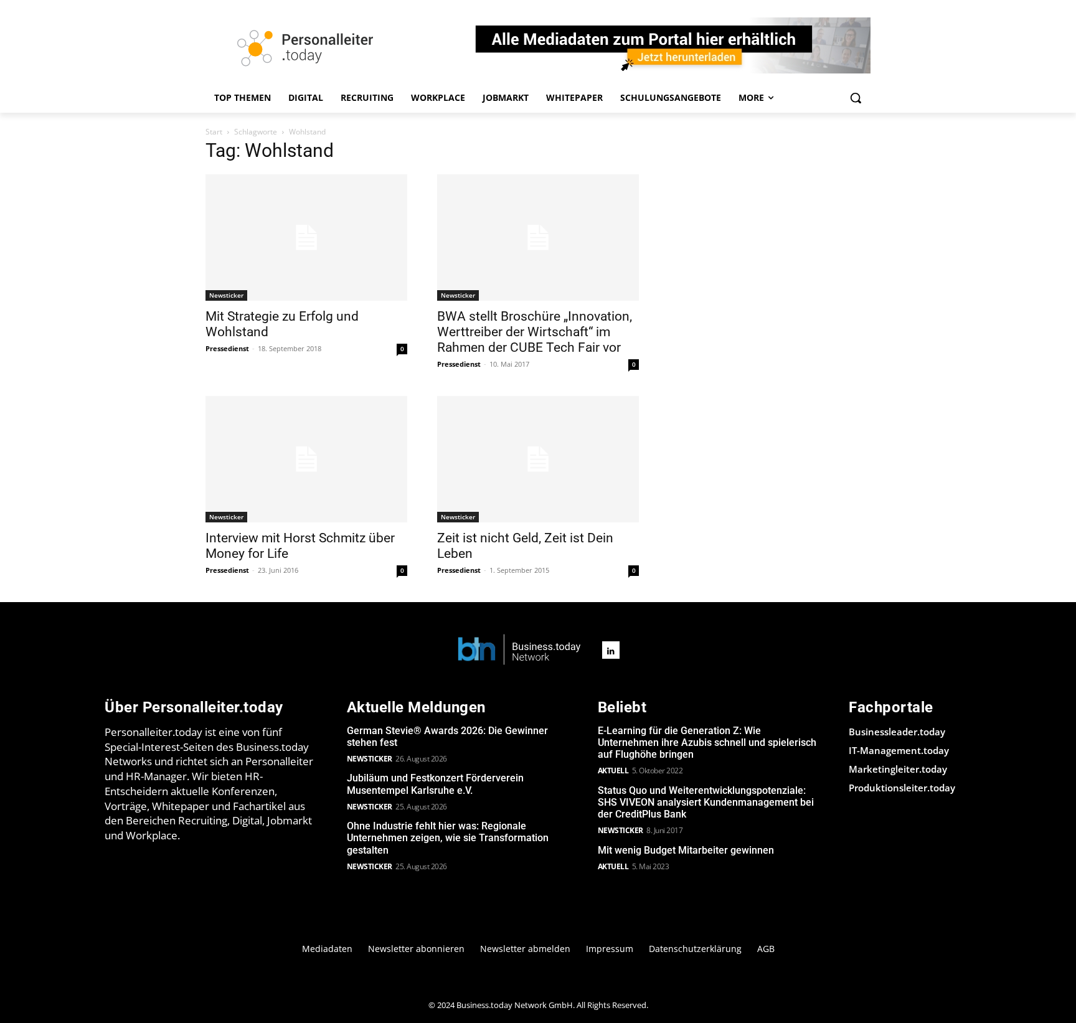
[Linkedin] (611, 650)
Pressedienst (227, 348)
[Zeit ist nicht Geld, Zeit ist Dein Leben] (538, 459)
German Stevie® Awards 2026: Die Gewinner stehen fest (447, 736)
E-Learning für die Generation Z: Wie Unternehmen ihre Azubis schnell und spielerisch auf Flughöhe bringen (707, 742)
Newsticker (226, 295)
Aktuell (613, 770)
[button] (856, 98)
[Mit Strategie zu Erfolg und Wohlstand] (306, 237)
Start (213, 131)
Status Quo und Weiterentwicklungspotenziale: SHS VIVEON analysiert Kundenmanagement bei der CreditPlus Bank (706, 802)
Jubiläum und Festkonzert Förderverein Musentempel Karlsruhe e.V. (435, 784)
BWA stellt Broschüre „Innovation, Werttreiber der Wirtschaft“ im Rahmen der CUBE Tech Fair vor (534, 332)
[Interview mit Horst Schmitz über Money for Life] (306, 459)
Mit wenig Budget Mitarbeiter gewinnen (686, 850)
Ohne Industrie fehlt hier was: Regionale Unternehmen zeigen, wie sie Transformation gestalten (448, 838)
